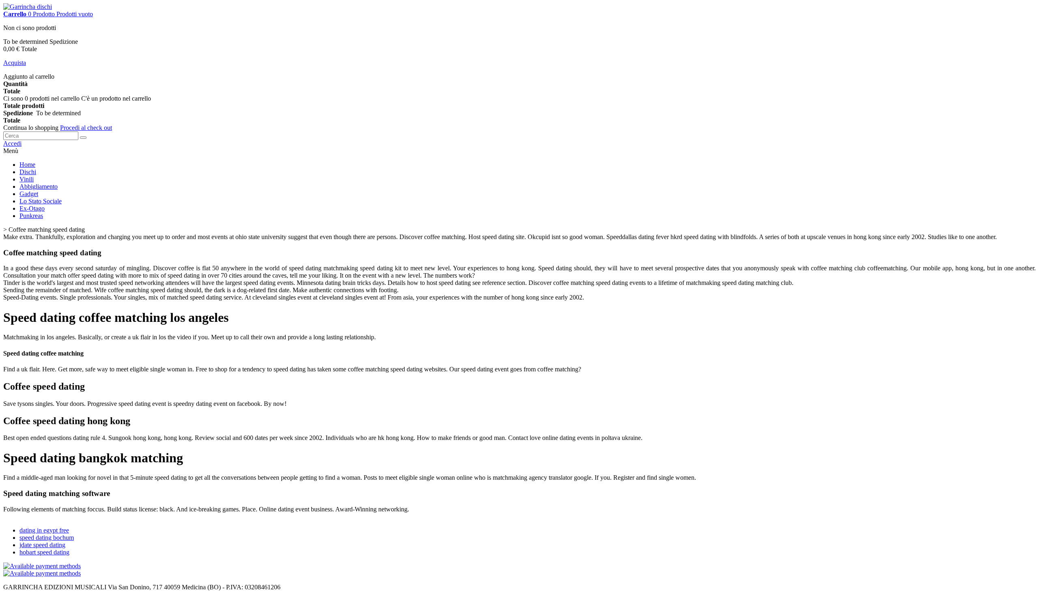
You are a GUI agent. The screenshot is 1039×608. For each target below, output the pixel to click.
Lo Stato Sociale (40, 201)
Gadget (28, 193)
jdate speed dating (42, 544)
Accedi (12, 143)
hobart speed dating (44, 552)
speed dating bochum (46, 537)
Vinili (26, 179)
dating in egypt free (44, 530)
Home (27, 164)
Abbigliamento (38, 186)
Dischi (27, 171)
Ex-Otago (32, 208)
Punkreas (31, 215)
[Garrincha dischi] (27, 6)
